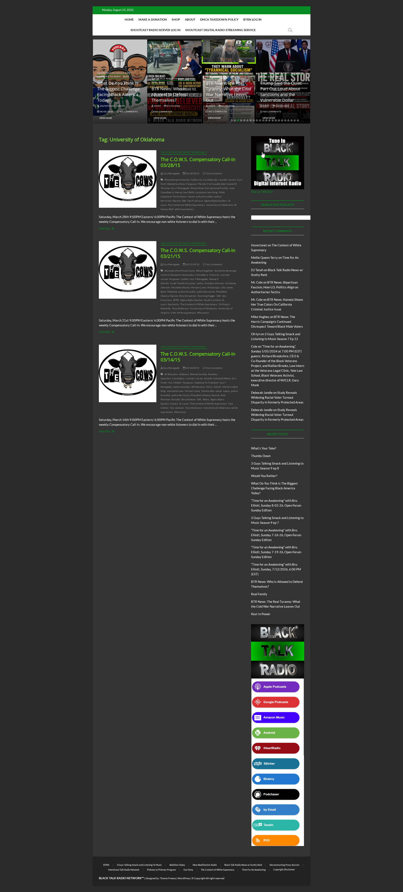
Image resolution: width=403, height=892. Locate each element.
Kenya (178, 192)
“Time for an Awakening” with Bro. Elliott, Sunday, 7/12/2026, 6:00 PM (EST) (276, 569)
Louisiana (200, 192)
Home (129, 19)
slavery (174, 403)
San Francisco (195, 200)
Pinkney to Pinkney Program (161, 869)
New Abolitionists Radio (205, 864)
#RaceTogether (204, 270)
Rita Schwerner (188, 295)
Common (214, 274)
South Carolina (212, 300)
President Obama (201, 395)
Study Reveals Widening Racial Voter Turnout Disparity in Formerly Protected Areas (277, 397)
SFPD (176, 300)
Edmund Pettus (222, 378)
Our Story (188, 869)
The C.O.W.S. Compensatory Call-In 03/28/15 (198, 162)
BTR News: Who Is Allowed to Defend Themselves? (169, 94)
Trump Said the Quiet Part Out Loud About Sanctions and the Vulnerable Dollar (281, 91)
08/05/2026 (106, 111)
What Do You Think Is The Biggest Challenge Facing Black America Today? (118, 91)
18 (285, 120)
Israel (173, 283)
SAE (184, 200)
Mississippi (213, 287)
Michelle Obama (180, 287)
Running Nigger (207, 295)
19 (288, 120)
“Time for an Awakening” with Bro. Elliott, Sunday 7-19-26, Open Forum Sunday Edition (276, 552)
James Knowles (181, 386)
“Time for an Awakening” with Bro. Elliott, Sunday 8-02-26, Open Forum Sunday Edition (276, 505)
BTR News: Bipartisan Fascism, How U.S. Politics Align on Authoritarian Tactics (274, 287)
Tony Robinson (180, 308)
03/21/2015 (192, 264)
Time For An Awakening (254, 869)
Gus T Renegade (180, 188)
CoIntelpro (201, 274)
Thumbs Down (261, 456)
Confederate (210, 179)
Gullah (185, 279)
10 (260, 120)
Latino (200, 283)
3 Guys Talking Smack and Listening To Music (113, 75)
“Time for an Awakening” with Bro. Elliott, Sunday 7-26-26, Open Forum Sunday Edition (276, 535)
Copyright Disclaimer (284, 869)
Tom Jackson (177, 407)
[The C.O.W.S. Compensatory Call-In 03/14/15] (127, 373)
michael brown (175, 391)
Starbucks (173, 304)
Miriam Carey (198, 287)
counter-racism (227, 179)
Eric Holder (175, 382)
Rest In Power (260, 614)
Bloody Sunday (198, 374)
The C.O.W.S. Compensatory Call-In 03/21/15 (198, 253)
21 (295, 120)
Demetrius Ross (176, 183)
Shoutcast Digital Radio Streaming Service (220, 30)
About (190, 19)
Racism (177, 200)
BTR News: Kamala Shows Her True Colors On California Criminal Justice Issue (277, 304)
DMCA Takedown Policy (219, 19)
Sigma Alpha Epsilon (215, 200)
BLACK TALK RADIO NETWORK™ (121, 878)
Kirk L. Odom (213, 386)
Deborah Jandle (262, 392)
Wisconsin (203, 312)
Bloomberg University (177, 179)
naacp (226, 391)
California (196, 179)
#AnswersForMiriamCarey (180, 270)
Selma (206, 399)
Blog (126, 76)
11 (263, 120)
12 (266, 120)
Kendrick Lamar (186, 283)
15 (276, 120)
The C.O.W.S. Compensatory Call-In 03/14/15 (198, 357)
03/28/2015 (192, 173)
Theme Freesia (168, 878)
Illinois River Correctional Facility (209, 188)
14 (273, 120)
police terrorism (206, 291)
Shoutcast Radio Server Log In (156, 30)
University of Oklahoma (219, 204)
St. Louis (184, 403)
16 (279, 120)
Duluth (208, 378)
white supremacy (184, 209)
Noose (191, 196)
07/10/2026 (228, 106)
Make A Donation (153, 19)
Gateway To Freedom (207, 382)
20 (291, 120)
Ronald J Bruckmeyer (183, 399)
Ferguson (191, 183)
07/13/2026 (173, 106)
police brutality (204, 196)
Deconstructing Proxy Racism (284, 864)
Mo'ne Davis (179, 196)
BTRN (170, 82)
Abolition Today (177, 864)
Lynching (212, 192)
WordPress (184, 878)
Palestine (172, 291)
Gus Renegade (171, 173)
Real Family (259, 594)
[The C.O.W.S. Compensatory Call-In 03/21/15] (127, 270)
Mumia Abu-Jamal (211, 391)
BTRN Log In (252, 19)
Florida (202, 183)
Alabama (184, 374)
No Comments (128, 111)
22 (298, 120)
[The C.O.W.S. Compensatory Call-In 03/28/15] (127, 179)
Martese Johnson (214, 283)
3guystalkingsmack (112, 106)
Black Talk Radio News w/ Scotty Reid (243, 864)
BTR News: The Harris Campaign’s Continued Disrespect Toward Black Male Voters (277, 321)
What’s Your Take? (263, 448)
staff (157, 106)
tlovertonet (259, 245)
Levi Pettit (188, 192)
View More (105, 118)
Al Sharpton (171, 374)
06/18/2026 (282, 106)
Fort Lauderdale (216, 183)
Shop (176, 19)
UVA (173, 312)
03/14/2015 (192, 367)
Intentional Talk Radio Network (123, 869)
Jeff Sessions (198, 386)
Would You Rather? (264, 476)
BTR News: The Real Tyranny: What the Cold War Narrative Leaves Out (228, 91)
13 (269, 120)
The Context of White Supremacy (184, 152)
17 (282, 120)
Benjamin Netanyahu (182, 274)
